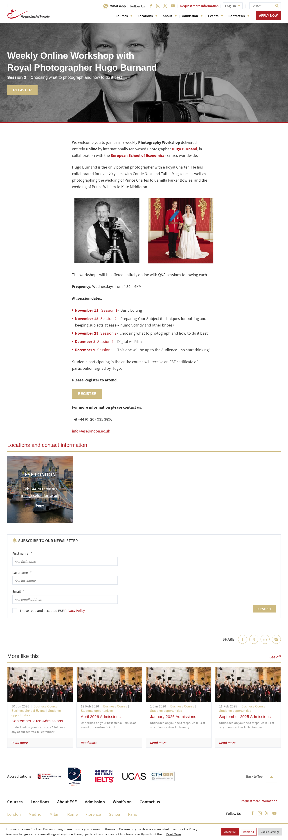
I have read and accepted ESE (52, 610)
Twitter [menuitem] (253, 643)
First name (22, 553)
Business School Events (28, 710)
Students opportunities (97, 710)
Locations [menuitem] (40, 801)
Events (213, 16)
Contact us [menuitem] (150, 801)
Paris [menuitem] (132, 814)
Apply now (268, 15)
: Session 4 (94, 341)
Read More (173, 834)
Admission (190, 16)
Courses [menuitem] (15, 801)
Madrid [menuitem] (35, 814)
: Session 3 (96, 333)
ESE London (40, 474)
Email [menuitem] (276, 643)
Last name (22, 572)
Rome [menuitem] (72, 814)
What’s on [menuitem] (122, 801)
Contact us (236, 16)
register (22, 90)
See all (275, 657)
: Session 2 (96, 318)
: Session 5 (94, 349)
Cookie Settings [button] (270, 832)
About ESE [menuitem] (67, 801)
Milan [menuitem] (54, 814)
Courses (121, 16)
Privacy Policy (74, 610)
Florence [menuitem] (93, 814)
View (40, 505)
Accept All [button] (230, 832)
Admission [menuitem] (95, 801)
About (167, 16)
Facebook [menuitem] (242, 643)
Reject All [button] (248, 832)
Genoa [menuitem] (114, 814)
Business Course (46, 706)
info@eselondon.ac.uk (91, 431)
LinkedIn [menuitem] (265, 643)
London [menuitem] (14, 814)
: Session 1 (96, 310)
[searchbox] (265, 5)
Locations (145, 16)
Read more (19, 742)
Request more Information (199, 6)
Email (18, 591)
